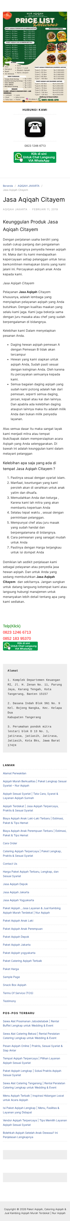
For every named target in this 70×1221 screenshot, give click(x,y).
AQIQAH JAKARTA (28, 185)
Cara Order (10, 843)
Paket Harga (11, 969)
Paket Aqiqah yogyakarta (19, 952)
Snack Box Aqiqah (14, 984)
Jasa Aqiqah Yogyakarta (18, 900)
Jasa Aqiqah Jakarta (16, 892)
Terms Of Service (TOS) (18, 993)
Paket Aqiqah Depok (16, 936)
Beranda (8, 185)
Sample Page (11, 977)
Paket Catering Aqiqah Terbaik (22, 960)
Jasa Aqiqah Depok (15, 884)
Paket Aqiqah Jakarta (17, 944)
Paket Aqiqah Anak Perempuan (23, 928)
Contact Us (10, 863)
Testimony (9, 1001)
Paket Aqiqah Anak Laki (18, 920)
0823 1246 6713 (35, 145)
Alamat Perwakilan (14, 773)
